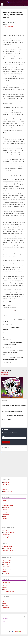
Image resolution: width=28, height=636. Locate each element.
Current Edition (6, 534)
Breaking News (6, 500)
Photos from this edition (8, 609)
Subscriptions (6, 573)
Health (4, 516)
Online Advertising (7, 548)
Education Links (6, 562)
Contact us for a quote (8, 552)
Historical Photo (7, 607)
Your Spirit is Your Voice (8, 591)
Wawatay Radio (4, 372)
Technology (6, 522)
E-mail (4, 436)
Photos (5, 601)
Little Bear (5, 587)
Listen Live (5, 585)
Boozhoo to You (7, 582)
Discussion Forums (7, 486)
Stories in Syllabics (7, 536)
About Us (5, 530)
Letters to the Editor (7, 491)
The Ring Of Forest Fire (6, 419)
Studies (5, 504)
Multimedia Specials (7, 605)
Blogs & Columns (7, 484)
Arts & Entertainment (8, 505)
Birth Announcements (8, 488)
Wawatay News (4, 374)
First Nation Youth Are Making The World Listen (16, 423)
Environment (6, 514)
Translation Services (7, 546)
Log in (13, 310)
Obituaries (5, 489)
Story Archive (6, 538)
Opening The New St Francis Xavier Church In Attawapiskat (14, 405)
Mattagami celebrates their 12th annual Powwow (12, 411)
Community (6, 507)
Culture (5, 509)
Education (5, 513)
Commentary (6, 482)
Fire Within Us (6, 584)
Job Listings (5, 564)
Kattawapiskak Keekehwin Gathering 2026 (15, 415)
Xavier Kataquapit (9, 26)
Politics (4, 518)
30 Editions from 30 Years (8, 532)
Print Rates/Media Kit (8, 550)
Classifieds (5, 571)
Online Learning (6, 566)
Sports (4, 520)
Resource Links (6, 568)
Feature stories (6, 502)
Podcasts (5, 589)
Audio (4, 600)
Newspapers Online (7, 560)
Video (4, 603)
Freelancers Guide (7, 569)
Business (5, 511)
